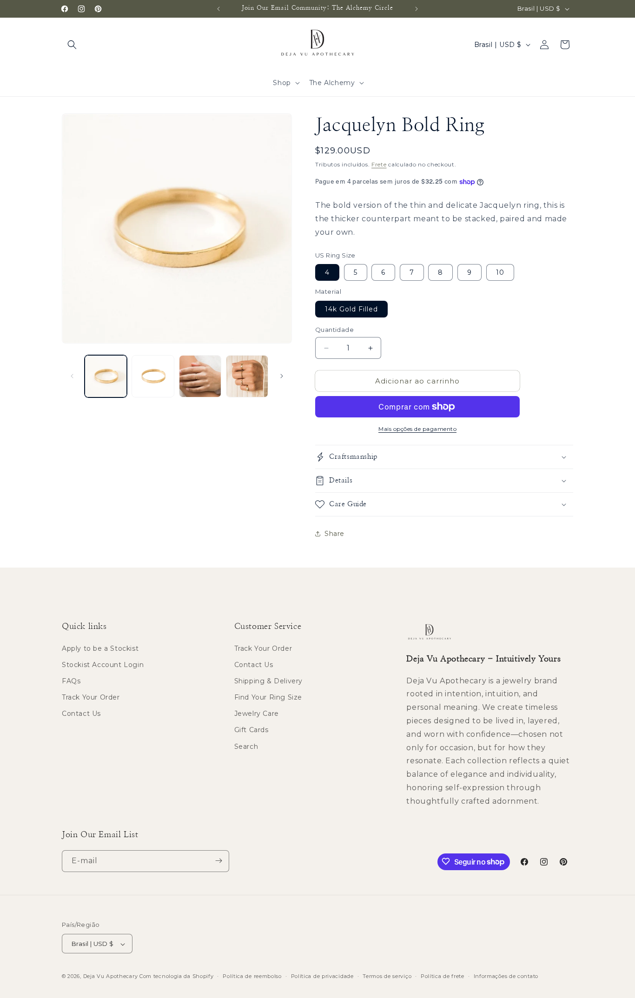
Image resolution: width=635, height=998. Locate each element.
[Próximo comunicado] (416, 9)
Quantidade (334, 329)
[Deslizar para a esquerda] (72, 376)
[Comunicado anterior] (218, 9)
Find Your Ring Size (268, 697)
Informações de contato (506, 976)
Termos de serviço (387, 976)
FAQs (71, 681)
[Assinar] (218, 861)
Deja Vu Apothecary (110, 976)
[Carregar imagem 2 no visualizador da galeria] (153, 376)
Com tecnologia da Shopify (176, 976)
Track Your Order (91, 697)
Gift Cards (251, 730)
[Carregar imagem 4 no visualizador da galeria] (247, 376)
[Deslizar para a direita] (281, 376)
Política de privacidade (322, 976)
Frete (379, 164)
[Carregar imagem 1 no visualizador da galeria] (106, 376)
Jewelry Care (256, 714)
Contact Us (81, 714)
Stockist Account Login (103, 665)
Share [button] (334, 533)
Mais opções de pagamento (417, 428)
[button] (72, 44)
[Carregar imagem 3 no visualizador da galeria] (200, 376)
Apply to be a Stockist (100, 648)
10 (500, 272)
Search (246, 746)
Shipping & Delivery (268, 681)
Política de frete (442, 976)
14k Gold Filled (351, 309)
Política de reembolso (252, 976)
